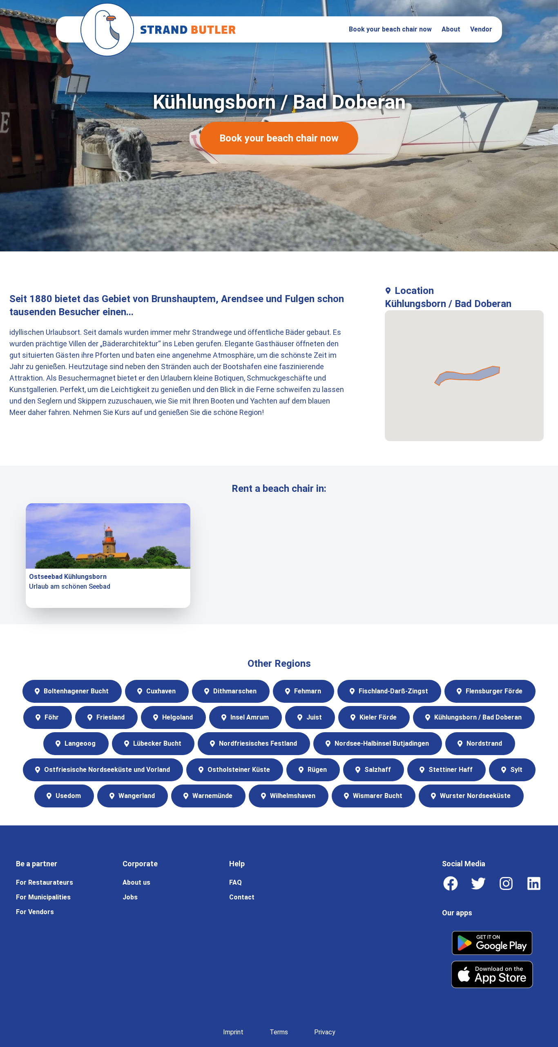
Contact (241, 897)
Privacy (324, 1032)
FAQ (235, 882)
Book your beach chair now (390, 29)
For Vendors (35, 912)
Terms (279, 1032)
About (451, 29)
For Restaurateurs (44, 882)
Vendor (481, 29)
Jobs (130, 897)
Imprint (233, 1032)
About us (136, 882)
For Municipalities (43, 897)
